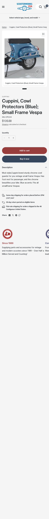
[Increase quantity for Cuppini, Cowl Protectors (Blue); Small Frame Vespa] (13, 138)
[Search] (39, 7)
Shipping (5, 124)
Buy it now (24, 159)
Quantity (5, 133)
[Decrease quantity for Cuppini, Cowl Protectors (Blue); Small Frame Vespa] (4, 138)
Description (7, 167)
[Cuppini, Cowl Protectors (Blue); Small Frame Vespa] (43, 34)
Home (4, 27)
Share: (4, 215)
